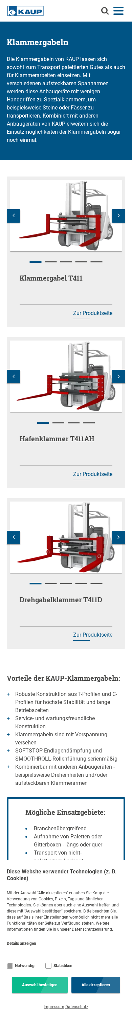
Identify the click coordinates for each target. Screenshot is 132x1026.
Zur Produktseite (92, 313)
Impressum (54, 1006)
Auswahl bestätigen (40, 985)
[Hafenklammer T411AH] (66, 376)
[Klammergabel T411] (66, 215)
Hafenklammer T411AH (57, 438)
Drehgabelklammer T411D (61, 599)
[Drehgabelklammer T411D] (66, 537)
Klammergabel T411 (51, 278)
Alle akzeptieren (96, 985)
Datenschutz (76, 1006)
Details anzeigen (21, 943)
